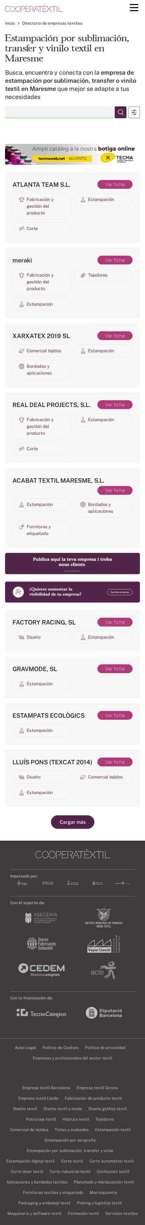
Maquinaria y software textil (34, 1213)
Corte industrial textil (70, 1171)
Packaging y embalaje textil (44, 1203)
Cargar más (73, 822)
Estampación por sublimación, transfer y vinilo (70, 1150)
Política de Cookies (60, 1047)
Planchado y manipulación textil (104, 1182)
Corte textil (72, 1161)
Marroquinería (103, 1192)
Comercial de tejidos (29, 1129)
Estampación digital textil (30, 1161)
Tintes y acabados (72, 1129)
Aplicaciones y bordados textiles (36, 1182)
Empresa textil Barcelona (46, 1088)
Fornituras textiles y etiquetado (53, 1192)
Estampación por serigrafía (70, 1140)
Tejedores (104, 1119)
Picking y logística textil (99, 1203)
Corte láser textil (27, 1171)
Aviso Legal (25, 1047)
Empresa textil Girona (97, 1088)
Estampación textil (112, 1129)
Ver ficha (115, 184)
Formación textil (83, 1213)
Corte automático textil (111, 1161)
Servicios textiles (121, 1213)
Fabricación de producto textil (93, 1098)
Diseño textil (25, 1108)
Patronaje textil (41, 1119)
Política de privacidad (105, 1047)
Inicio (10, 23)
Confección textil (113, 1171)
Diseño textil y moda (63, 1108)
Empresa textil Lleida (38, 1098)
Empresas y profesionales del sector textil (72, 1058)
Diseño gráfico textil (107, 1108)
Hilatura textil (75, 1119)
